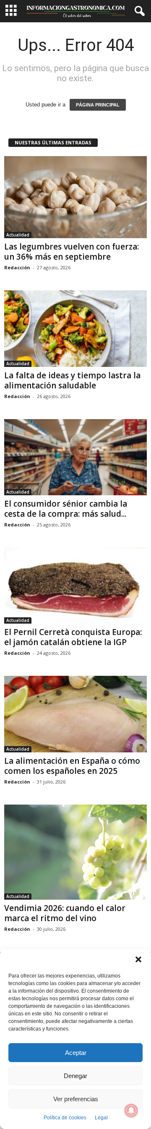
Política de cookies (65, 1118)
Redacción (17, 267)
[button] (138, 959)
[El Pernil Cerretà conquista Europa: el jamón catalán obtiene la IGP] (75, 585)
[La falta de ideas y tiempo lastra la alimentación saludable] (75, 328)
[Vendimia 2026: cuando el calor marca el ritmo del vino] (75, 852)
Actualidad (17, 235)
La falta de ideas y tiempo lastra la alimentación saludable (72, 380)
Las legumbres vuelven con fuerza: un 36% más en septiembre (71, 251)
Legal (101, 1118)
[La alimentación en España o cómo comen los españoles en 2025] (75, 714)
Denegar (75, 1075)
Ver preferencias (75, 1098)
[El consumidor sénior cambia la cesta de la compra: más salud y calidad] (75, 457)
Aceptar (75, 1052)
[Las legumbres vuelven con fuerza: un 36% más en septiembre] (75, 197)
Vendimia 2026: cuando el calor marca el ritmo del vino (64, 913)
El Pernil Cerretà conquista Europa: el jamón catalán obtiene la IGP (73, 637)
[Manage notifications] (131, 1110)
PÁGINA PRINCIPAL (98, 104)
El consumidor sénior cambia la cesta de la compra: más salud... (65, 508)
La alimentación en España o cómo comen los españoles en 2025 (72, 765)
